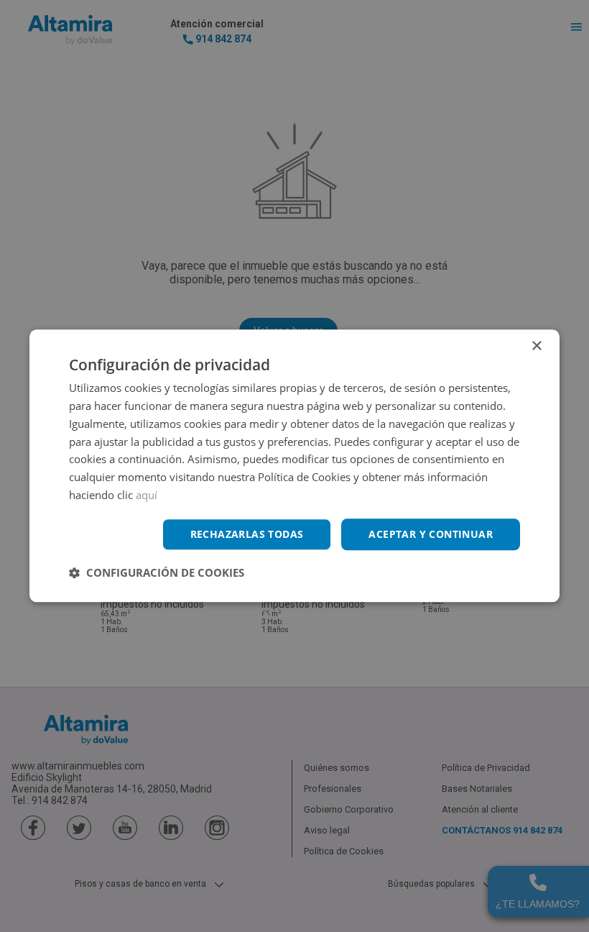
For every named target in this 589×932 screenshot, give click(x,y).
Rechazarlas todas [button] (247, 534)
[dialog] (294, 465)
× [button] (536, 346)
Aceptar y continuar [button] (430, 534)
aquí (146, 495)
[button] (156, 573)
